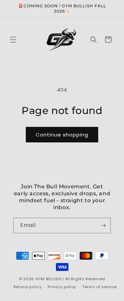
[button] (13, 39)
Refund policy (28, 286)
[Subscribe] (103, 225)
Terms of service (99, 286)
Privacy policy (62, 286)
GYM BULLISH (48, 279)
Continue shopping (62, 134)
